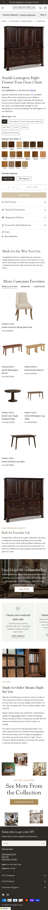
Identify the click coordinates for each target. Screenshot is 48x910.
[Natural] (43, 154)
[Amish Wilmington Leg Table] (35, 395)
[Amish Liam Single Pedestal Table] (13, 395)
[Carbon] (26, 144)
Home (4, 21)
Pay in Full (8, 178)
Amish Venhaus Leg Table (13, 461)
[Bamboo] (19, 144)
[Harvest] (12, 154)
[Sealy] (5, 164)
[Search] (40, 8)
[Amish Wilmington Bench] (13, 349)
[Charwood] (33, 144)
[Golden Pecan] (5, 154)
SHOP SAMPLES (18, 636)
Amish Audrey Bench (33, 370)
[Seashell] (11, 164)
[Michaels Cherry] (35, 154)
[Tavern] (18, 164)
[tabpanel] (24, 379)
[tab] (9, 286)
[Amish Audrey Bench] (35, 349)
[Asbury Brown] (11, 144)
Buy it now (24, 195)
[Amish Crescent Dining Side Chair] (24, 306)
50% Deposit (24, 178)
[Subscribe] (43, 843)
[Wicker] (25, 164)
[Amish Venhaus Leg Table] (24, 440)
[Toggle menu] (2, 8)
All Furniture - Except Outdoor (21, 21)
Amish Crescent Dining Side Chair (17, 327)
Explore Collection (28, 15)
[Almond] (5, 144)
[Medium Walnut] (27, 154)
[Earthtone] (40, 144)
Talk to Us (24, 589)
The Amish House (15, 905)
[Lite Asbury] (19, 154)
